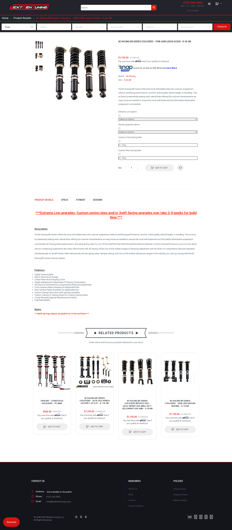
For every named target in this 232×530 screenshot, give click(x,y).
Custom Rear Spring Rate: (130, 150)
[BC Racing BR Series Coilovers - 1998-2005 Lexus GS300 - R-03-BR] (39, 44)
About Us (132, 489)
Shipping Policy (180, 494)
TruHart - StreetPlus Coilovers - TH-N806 (52, 402)
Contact (132, 500)
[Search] (154, 7)
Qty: (120, 168)
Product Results (22, 18)
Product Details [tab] (44, 200)
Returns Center (180, 500)
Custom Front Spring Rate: (130, 137)
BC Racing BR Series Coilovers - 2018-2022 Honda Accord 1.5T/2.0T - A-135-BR (95, 400)
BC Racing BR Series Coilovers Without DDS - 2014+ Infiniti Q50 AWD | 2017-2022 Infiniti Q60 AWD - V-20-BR (137, 405)
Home (5, 18)
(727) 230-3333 (192, 2)
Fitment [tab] (80, 200)
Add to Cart (161, 168)
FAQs (130, 494)
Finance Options (135, 506)
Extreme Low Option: (127, 112)
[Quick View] (37, 368)
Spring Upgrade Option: (129, 124)
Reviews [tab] (97, 200)
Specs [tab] (64, 200)
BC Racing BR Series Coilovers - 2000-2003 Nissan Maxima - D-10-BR (180, 403)
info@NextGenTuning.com (58, 501)
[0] (217, 4)
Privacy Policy (179, 489)
